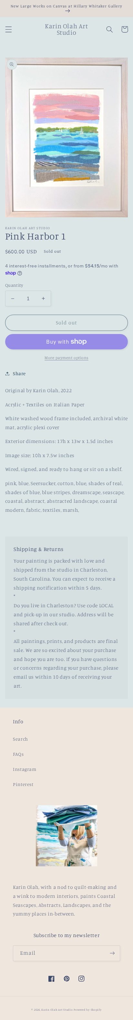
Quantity (14, 285)
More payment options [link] (66, 357)
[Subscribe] (112, 953)
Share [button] (19, 373)
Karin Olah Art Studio (57, 1009)
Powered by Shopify (87, 1009)
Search (20, 739)
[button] (8, 29)
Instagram (24, 769)
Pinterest (23, 784)
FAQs (18, 754)
